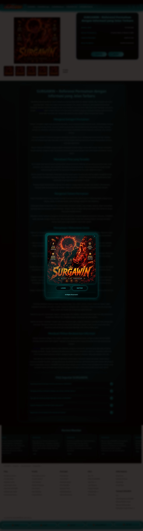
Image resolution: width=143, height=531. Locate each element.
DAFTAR (80, 288)
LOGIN (63, 288)
